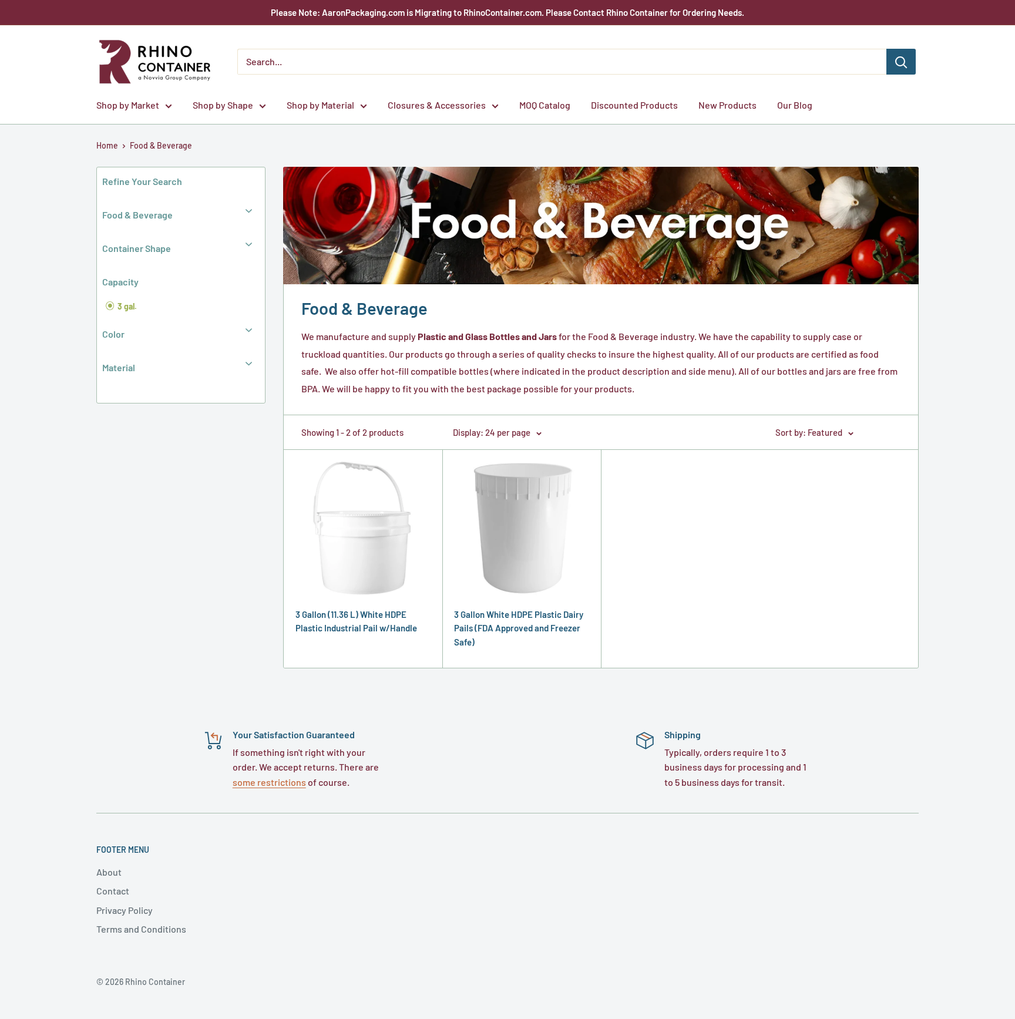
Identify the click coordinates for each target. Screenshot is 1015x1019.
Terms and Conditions (141, 928)
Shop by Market (127, 104)
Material (118, 367)
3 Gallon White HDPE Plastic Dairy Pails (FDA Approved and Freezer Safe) (518, 628)
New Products (727, 104)
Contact (112, 890)
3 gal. (126, 306)
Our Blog (794, 104)
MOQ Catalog (544, 104)
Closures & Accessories (437, 104)
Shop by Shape (223, 104)
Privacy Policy (124, 910)
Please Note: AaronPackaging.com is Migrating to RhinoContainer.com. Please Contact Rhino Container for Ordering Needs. (507, 12)
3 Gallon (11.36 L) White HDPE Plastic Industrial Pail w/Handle (356, 621)
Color (113, 333)
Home (107, 145)
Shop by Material (320, 104)
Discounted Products (634, 104)
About (109, 871)
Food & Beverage (161, 145)
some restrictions (269, 782)
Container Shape (136, 248)
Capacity (120, 281)
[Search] (901, 62)
